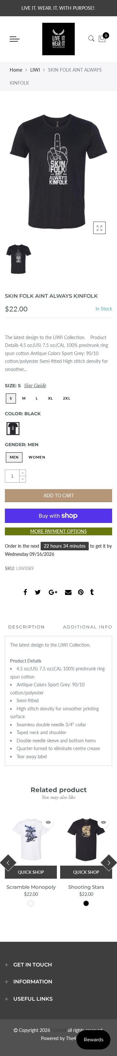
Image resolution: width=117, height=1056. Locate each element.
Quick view (48, 822)
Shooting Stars (86, 887)
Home (16, 70)
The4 (71, 1038)
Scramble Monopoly (31, 887)
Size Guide (35, 386)
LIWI (35, 70)
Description (26, 626)
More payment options (58, 531)
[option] (58, 171)
